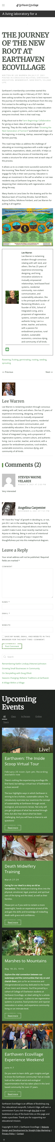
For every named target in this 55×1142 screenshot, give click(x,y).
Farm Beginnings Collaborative (36, 120)
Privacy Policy (8, 1133)
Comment (7, 566)
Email (6, 613)
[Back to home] (27, 5)
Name (6, 602)
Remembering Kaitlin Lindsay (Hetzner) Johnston (24, 663)
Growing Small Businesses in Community (21, 668)
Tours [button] (6, 722)
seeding (42, 359)
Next (48, 372)
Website (6, 625)
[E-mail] (7, 350)
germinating (25, 359)
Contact (20, 1133)
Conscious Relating (24, 77)
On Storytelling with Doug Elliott (17, 673)
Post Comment (12, 646)
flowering (6, 359)
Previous (9, 372)
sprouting (6, 363)
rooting (35, 359)
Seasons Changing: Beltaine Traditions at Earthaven (25, 678)
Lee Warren (21, 75)
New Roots (35, 80)
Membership (21, 80)
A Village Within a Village (13, 682)
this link (35, 1110)
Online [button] (38, 716)
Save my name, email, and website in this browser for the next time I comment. (26, 638)
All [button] (4, 716)
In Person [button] (25, 716)
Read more (13, 827)
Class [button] (13, 716)
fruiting (15, 359)
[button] (3, 5)
